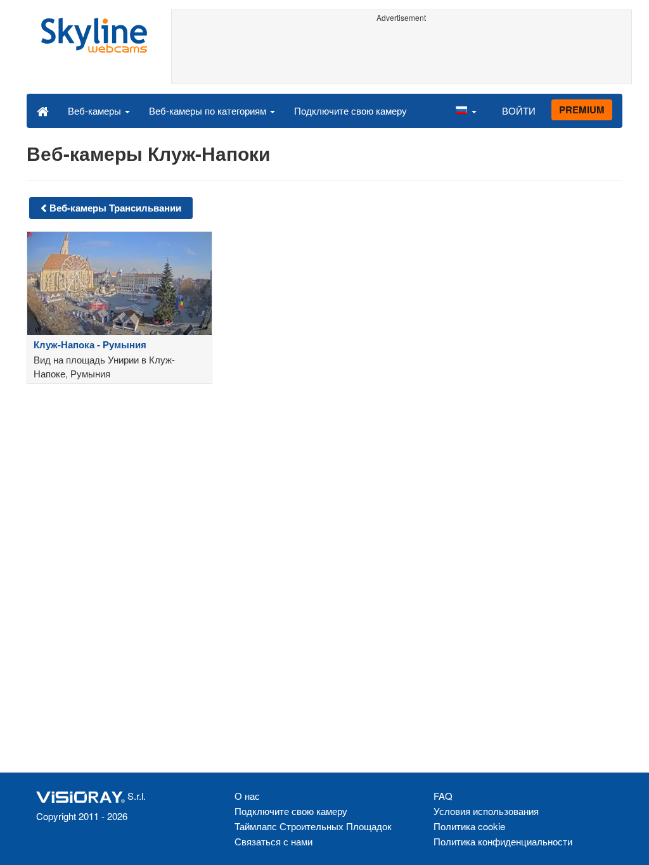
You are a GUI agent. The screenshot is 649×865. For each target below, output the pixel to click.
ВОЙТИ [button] (519, 110)
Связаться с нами (273, 841)
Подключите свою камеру (350, 110)
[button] (466, 110)
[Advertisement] (402, 55)
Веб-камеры (96, 110)
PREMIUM (582, 110)
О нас (247, 795)
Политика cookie (469, 826)
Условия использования (486, 811)
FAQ (443, 795)
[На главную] (42, 110)
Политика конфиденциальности (503, 841)
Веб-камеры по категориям (209, 110)
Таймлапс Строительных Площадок (313, 826)
